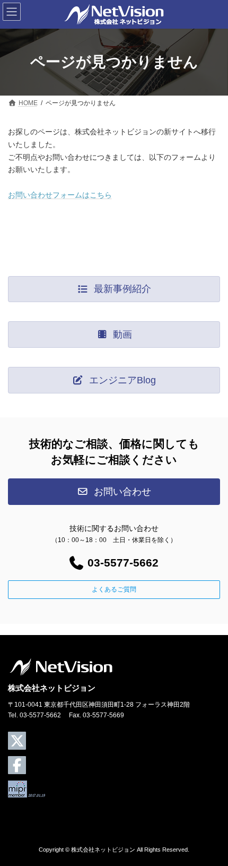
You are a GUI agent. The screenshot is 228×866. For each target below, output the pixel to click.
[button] (114, 289)
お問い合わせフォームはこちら (60, 195)
